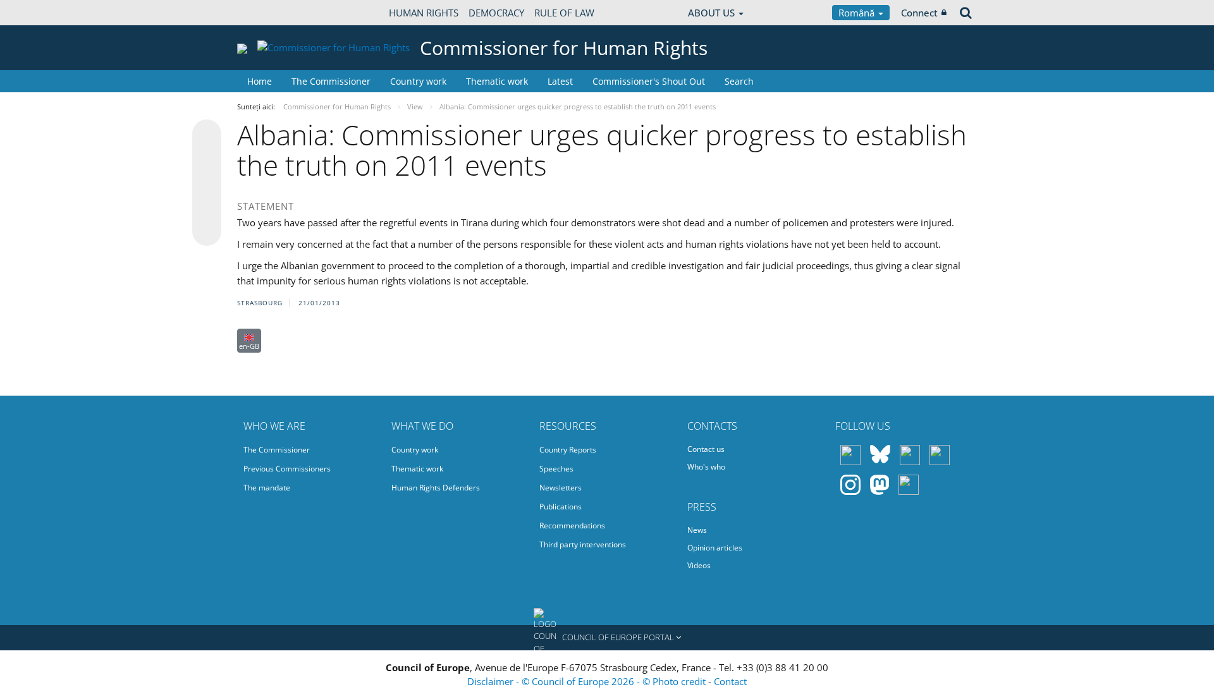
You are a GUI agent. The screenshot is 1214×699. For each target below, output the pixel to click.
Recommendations (572, 525)
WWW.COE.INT (268, 12)
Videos (699, 565)
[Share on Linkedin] (206, 207)
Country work (418, 81)
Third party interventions (582, 544)
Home (259, 81)
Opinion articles (714, 547)
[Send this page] (206, 231)
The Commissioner (331, 81)
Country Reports (567, 449)
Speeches (556, 468)
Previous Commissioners (287, 468)
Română (857, 12)
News (697, 530)
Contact (730, 681)
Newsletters (560, 487)
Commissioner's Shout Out (648, 81)
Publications (560, 506)
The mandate (266, 487)
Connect (919, 12)
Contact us (706, 449)
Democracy (496, 12)
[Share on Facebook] (206, 183)
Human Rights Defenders (435, 487)
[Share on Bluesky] (206, 135)
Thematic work (497, 81)
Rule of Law (564, 12)
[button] (607, 637)
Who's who (706, 466)
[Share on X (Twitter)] (206, 159)
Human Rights (423, 12)
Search (739, 81)
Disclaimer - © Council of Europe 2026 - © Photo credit (587, 681)
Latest (560, 81)
